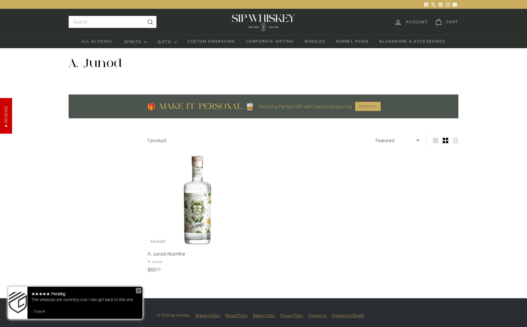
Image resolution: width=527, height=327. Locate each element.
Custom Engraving (211, 41)
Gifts (165, 41)
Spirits (133, 41)
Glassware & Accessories (412, 41)
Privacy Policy (291, 315)
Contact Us (317, 315)
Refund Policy (236, 315)
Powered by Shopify (348, 315)
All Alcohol (97, 41)
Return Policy (264, 315)
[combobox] (112, 22)
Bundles (315, 41)
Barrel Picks (352, 41)
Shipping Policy (207, 315)
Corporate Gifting (270, 41)
